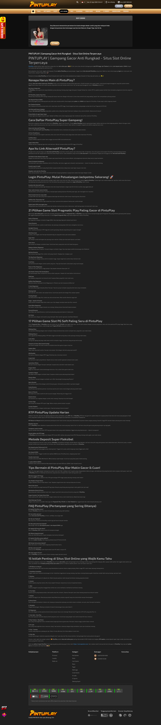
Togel (39, 11)
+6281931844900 (102, 655)
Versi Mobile (111, 2)
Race (71, 11)
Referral (54, 661)
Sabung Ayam (116, 11)
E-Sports (106, 11)
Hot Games (47, 11)
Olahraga (79, 11)
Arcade (98, 11)
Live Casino (63, 11)
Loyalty (54, 658)
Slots (55, 11)
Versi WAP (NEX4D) (126, 2)
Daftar (128, 6)
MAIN (56, 43)
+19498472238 (101, 659)
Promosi (126, 11)
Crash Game (89, 11)
